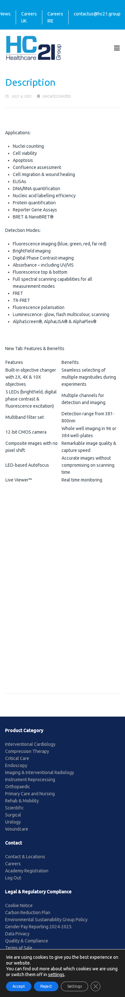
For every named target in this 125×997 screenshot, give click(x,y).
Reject (46, 986)
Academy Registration (26, 870)
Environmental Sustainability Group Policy (46, 919)
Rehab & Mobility (22, 800)
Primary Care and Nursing (30, 793)
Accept (19, 986)
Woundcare (16, 829)
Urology (13, 822)
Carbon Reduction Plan (27, 912)
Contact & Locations (25, 856)
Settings (74, 986)
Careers (13, 863)
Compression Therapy (27, 751)
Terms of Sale (18, 947)
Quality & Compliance (26, 940)
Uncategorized (56, 96)
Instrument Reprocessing (30, 779)
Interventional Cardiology (30, 744)
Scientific (14, 807)
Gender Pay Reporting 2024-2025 (38, 926)
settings (56, 974)
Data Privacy (17, 933)
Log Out (13, 877)
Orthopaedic (17, 786)
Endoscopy (16, 765)
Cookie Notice (19, 905)
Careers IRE (55, 17)
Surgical (13, 814)
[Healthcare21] (34, 47)
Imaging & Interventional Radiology (39, 772)
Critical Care (17, 758)
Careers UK (29, 17)
